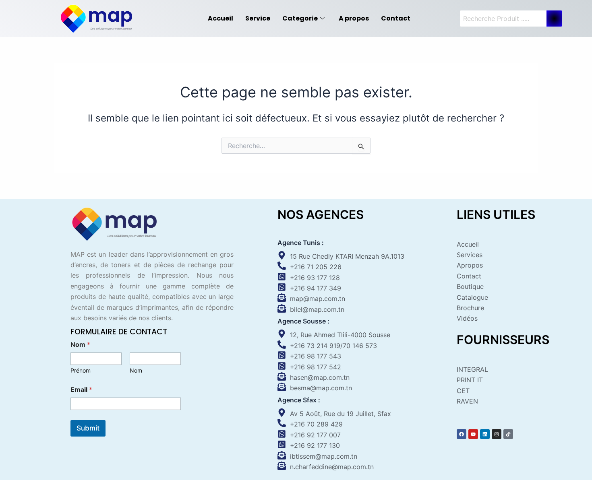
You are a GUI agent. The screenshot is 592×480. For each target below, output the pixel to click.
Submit (88, 428)
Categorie (300, 18)
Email (81, 389)
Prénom (80, 370)
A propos (354, 18)
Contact (395, 18)
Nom (136, 370)
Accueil (220, 18)
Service (257, 18)
